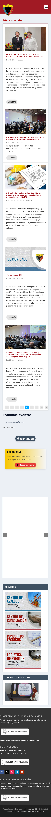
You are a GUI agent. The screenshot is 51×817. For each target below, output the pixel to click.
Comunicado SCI (14, 275)
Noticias (20, 60)
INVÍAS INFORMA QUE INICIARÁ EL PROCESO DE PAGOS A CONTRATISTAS (24, 55)
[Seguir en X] (7, 772)
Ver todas (25, 491)
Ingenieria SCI (32, 809)
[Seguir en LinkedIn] (17, 772)
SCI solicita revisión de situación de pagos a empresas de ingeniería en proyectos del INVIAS (24, 195)
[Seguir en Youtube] (22, 772)
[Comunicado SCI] (25, 259)
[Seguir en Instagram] (12, 772)
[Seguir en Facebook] (2, 772)
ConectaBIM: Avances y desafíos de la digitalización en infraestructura (25, 138)
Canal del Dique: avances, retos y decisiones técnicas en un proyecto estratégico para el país (23, 354)
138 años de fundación (36, 811)
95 (42, 407)
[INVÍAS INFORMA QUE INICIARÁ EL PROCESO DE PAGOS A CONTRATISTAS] (25, 39)
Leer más (12, 102)
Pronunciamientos (29, 200)
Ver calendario (9, 427)
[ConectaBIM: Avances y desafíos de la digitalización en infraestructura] (25, 121)
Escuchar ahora (27, 465)
